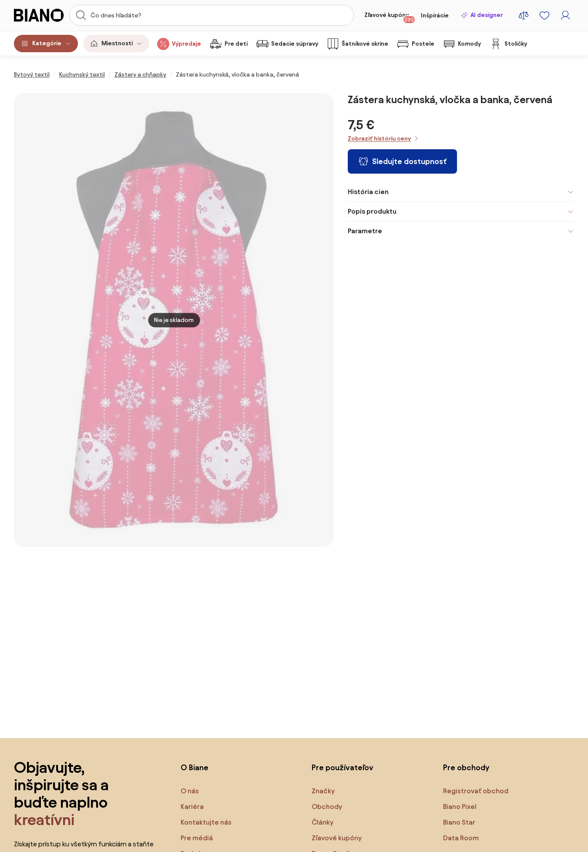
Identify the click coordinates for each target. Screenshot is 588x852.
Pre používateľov (342, 767)
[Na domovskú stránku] (39, 15)
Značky (323, 791)
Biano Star (459, 822)
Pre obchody (466, 767)
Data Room (461, 838)
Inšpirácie (435, 15)
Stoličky (515, 43)
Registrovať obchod (475, 791)
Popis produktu (372, 211)
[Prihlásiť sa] (565, 15)
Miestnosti (117, 43)
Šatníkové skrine (365, 43)
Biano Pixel (460, 806)
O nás (190, 791)
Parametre (365, 231)
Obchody (327, 806)
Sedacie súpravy (294, 43)
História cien (368, 191)
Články (322, 822)
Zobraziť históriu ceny (379, 138)
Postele (423, 43)
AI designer (486, 15)
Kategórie (46, 43)
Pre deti (236, 43)
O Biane (194, 767)
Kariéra (192, 806)
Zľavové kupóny (389, 17)
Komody (469, 43)
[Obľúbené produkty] (544, 15)
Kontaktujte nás (206, 822)
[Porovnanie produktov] (523, 15)
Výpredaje (186, 43)
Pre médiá (197, 838)
